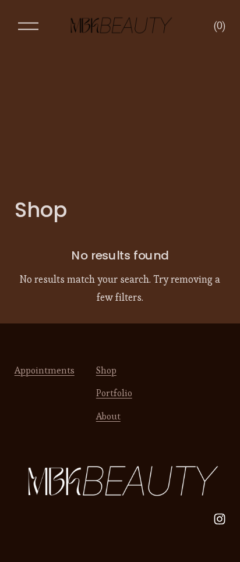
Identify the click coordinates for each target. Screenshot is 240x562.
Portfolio (114, 393)
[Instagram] (219, 519)
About (108, 416)
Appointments (45, 370)
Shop (106, 370)
